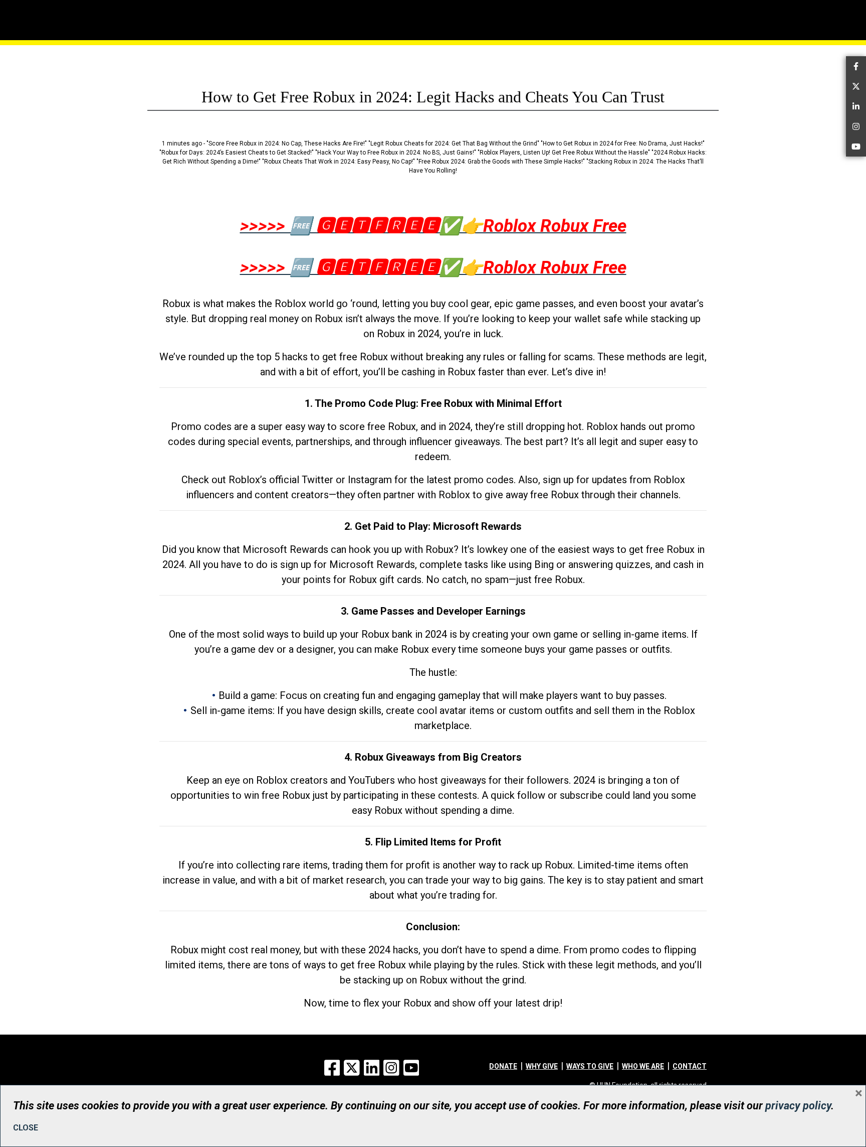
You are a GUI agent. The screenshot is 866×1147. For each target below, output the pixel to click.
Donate (503, 1066)
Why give (542, 1066)
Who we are (643, 1066)
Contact (690, 1066)
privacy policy (798, 1105)
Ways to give (589, 1066)
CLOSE (25, 1127)
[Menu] (187, 7)
